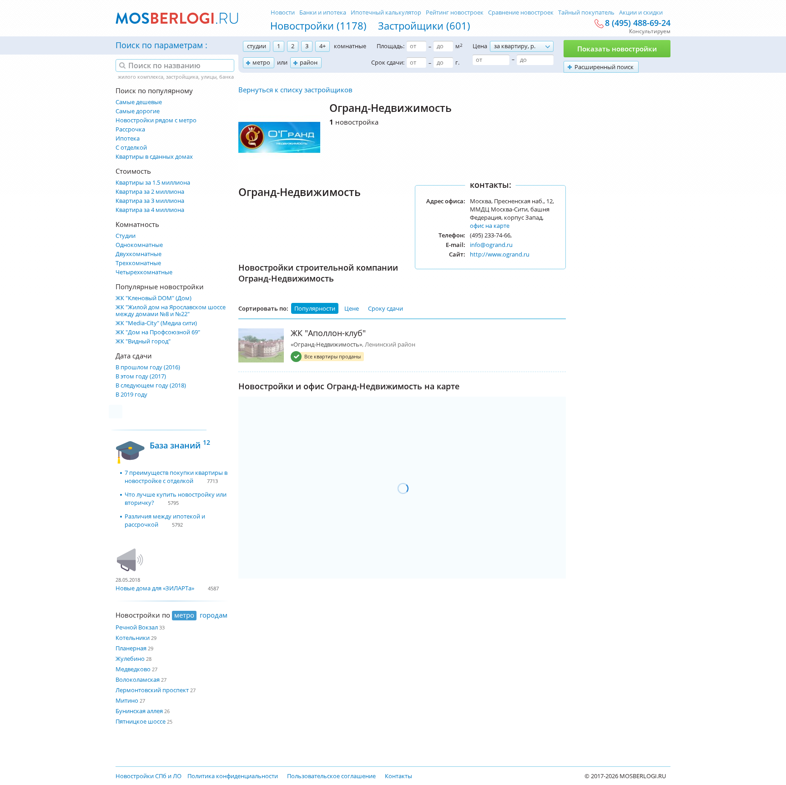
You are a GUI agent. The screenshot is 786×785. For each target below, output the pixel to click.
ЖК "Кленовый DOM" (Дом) (153, 298)
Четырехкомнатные (144, 272)
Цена (480, 46)
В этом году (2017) (141, 376)
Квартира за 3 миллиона (150, 200)
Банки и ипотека (322, 12)
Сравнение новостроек (521, 12)
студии (256, 46)
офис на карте (489, 225)
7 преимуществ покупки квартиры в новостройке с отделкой (176, 476)
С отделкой (131, 147)
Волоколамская (138, 679)
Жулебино (130, 658)
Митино (127, 700)
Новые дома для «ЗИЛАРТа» (155, 588)
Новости (283, 12)
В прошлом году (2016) (148, 367)
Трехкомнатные (138, 263)
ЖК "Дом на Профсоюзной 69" (158, 332)
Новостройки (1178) (318, 25)
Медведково (133, 669)
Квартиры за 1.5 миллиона (153, 182)
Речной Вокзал (137, 627)
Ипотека (128, 138)
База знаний (180, 444)
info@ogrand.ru (491, 245)
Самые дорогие (138, 111)
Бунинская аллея (139, 711)
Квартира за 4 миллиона (150, 209)
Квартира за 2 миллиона (150, 191)
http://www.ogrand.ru (499, 254)
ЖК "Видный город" (143, 341)
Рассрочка (130, 129)
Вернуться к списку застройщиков (295, 89)
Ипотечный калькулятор (386, 12)
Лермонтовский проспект (152, 690)
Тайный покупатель (586, 12)
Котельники (133, 637)
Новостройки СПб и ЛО (148, 776)
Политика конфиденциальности (232, 776)
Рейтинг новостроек (455, 12)
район (308, 62)
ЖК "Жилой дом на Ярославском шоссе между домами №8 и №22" (171, 310)
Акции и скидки (641, 12)
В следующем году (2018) (151, 385)
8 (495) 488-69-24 (637, 23)
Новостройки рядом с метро (156, 120)
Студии (126, 235)
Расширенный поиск (604, 67)
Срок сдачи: (387, 62)
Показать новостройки (617, 48)
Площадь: (390, 46)
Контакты (398, 776)
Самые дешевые (139, 102)
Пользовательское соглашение (331, 776)
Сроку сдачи (385, 308)
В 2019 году (131, 394)
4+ (322, 46)
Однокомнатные (139, 245)
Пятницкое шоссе (141, 721)
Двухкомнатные (138, 254)
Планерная (131, 648)
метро (261, 62)
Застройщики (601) (424, 25)
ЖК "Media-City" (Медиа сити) (156, 323)
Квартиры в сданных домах (154, 156)
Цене (351, 308)
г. (457, 62)
